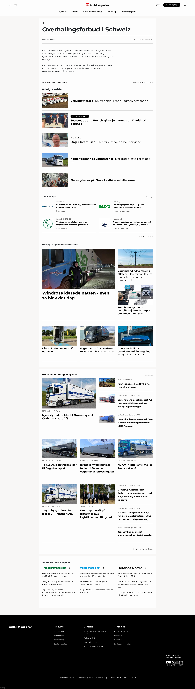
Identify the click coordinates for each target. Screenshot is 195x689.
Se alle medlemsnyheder (143, 549)
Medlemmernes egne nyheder (60, 374)
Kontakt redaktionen (122, 631)
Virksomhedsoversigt (92, 12)
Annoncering (59, 640)
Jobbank (75, 12)
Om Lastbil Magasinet (122, 644)
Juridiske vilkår (90, 638)
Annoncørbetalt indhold (93, 646)
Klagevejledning (90, 642)
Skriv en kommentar (143, 82)
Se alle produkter (60, 644)
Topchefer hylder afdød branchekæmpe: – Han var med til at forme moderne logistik (58, 592)
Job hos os (118, 640)
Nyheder (62, 12)
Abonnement (59, 631)
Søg (15, 5)
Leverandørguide (129, 12)
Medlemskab (59, 636)
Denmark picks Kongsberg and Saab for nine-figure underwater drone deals (134, 584)
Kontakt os (118, 636)
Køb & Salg (111, 12)
